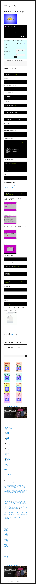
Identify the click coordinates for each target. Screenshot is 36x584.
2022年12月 (6, 538)
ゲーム (5, 470)
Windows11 (8, 468)
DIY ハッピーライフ (9, 5)
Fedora (6, 431)
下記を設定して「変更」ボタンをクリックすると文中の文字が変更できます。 (15, 41)
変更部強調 (5, 47)
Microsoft (6, 465)
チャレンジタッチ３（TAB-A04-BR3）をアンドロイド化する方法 (14, 506)
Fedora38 (7, 437)
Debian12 (7, 452)
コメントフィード (7, 557)
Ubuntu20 (8, 447)
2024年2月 (6, 534)
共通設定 (6, 429)
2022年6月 (6, 544)
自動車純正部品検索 (7, 501)
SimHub (6, 471)
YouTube (5, 426)
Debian (6, 450)
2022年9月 (6, 540)
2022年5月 (6, 545)
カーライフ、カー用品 (7, 473)
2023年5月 (6, 536)
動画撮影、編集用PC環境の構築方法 (10, 514)
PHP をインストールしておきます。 (9, 187)
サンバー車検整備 (8, 474)
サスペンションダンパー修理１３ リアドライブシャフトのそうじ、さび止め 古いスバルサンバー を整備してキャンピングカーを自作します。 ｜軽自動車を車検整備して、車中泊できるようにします (15, 484)
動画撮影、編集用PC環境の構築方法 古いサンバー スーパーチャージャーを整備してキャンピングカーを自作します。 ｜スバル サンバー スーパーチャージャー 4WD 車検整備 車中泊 (15, 502)
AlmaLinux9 (8, 455)
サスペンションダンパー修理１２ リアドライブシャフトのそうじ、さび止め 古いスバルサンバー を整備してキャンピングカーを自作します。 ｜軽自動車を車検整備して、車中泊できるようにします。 (15, 491)
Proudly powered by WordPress (14, 581)
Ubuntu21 (7, 445)
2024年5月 (6, 530)
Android (5, 469)
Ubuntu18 (7, 448)
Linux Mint (7, 458)
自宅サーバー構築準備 (8, 428)
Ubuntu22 (8, 444)
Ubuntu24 (8, 442)
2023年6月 (6, 535)
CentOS (6, 460)
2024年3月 (6, 533)
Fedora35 (7, 434)
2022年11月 (6, 539)
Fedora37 (7, 432)
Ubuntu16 (7, 449)
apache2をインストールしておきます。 (10, 185)
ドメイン (5, 54)
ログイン (12, 334)
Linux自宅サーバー (7, 427)
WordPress (6, 464)
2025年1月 (6, 528)
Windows (7, 466)
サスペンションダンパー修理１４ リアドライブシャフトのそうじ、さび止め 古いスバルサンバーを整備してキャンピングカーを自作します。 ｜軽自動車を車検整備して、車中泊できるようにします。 (15, 487)
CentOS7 (7, 463)
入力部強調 (5, 44)
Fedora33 (7, 438)
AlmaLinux (7, 454)
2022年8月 (6, 541)
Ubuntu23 (7, 443)
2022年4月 (6, 546)
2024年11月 (6, 529)
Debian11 (7, 453)
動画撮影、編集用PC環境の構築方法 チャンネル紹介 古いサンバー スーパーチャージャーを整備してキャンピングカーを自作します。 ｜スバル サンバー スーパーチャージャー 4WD (15, 511)
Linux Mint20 (8, 459)
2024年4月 (6, 531)
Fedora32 (7, 439)
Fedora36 (7, 433)
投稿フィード (6, 556)
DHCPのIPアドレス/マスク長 (8, 51)
